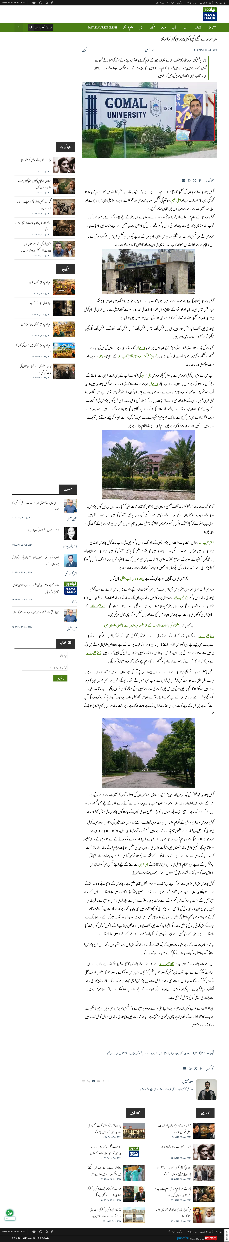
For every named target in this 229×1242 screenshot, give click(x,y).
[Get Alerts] (9, 1212)
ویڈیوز (163, 27)
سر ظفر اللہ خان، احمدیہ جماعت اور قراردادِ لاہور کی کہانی (33, 226)
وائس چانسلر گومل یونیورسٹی (146, 356)
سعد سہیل (149, 50)
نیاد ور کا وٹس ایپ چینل (132, 578)
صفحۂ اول (212, 27)
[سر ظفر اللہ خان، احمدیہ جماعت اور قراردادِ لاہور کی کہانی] (64, 228)
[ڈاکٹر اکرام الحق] (70, 560)
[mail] (184, 1068)
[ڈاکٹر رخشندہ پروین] (70, 533)
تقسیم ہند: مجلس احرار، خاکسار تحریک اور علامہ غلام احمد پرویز (34, 205)
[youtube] (34, 1231)
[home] (40, 27)
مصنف (68, 489)
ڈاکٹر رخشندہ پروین (70, 546)
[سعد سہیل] (206, 1089)
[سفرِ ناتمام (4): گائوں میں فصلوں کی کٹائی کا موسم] (64, 350)
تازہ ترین (197, 27)
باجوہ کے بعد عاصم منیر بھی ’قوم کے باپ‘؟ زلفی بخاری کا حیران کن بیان (173, 1192)
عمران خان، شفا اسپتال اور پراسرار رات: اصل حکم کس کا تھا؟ (174, 1129)
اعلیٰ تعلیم (176, 200)
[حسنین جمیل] (70, 506)
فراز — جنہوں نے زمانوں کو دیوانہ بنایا (176, 1146)
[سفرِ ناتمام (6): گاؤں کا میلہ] (64, 287)
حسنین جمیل (72, 519)
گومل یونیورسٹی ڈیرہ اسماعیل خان (170, 1053)
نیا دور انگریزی (160, 2)
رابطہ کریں (180, 2)
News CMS (196, 1239)
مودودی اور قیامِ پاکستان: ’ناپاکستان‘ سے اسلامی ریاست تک (35, 184)
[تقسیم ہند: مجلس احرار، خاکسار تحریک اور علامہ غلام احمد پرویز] (64, 207)
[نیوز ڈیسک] (70, 588)
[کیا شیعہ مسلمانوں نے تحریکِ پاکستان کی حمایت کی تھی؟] (64, 371)
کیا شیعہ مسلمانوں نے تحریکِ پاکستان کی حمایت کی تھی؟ (36, 369)
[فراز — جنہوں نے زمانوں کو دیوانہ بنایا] (204, 1152)
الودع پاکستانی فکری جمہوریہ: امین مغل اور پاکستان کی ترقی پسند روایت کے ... (35, 561)
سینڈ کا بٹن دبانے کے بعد (41, 303)
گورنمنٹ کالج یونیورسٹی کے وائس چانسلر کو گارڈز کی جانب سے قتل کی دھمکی (104, 1192)
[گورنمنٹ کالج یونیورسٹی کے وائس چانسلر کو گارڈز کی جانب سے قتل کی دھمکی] (134, 1194)
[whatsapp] (189, 180)
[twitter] (194, 180)
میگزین (152, 27)
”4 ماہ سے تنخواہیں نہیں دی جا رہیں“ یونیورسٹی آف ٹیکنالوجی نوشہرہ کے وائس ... (103, 1150)
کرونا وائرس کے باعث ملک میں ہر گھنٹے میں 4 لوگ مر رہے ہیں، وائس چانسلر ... (104, 1171)
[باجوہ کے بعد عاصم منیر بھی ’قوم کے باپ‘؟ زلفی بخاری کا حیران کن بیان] (204, 1194)
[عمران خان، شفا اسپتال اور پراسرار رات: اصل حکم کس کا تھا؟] (204, 1131)
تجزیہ (174, 27)
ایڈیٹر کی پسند (65, 147)
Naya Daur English (102, 27)
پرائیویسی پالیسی (170, 2)
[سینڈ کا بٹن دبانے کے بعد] (64, 308)
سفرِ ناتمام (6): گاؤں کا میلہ (40, 282)
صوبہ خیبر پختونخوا (204, 1053)
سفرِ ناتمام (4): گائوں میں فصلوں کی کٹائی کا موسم (34, 348)
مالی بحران (140, 347)
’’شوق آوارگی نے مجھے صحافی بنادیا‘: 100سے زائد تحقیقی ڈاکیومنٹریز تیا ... (36, 247)
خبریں (185, 27)
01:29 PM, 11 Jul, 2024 (205, 50)
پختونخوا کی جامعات (190, 1053)
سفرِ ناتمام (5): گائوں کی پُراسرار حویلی (36, 324)
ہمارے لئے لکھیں (191, 2)
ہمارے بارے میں (220, 2)
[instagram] (40, 1231)
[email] (93, 1081)
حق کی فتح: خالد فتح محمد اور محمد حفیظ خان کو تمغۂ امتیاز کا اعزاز (173, 1213)
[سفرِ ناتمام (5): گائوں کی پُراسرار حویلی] (64, 329)
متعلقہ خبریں (135, 1113)
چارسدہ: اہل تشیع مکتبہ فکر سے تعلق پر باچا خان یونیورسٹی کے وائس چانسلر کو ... (104, 1129)
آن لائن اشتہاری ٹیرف (206, 2)
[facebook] (199, 180)
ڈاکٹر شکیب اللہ (125, 356)
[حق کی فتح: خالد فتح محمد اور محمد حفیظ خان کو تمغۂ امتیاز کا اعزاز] (204, 1215)
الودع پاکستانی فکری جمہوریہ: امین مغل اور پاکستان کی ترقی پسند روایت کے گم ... (174, 1171)
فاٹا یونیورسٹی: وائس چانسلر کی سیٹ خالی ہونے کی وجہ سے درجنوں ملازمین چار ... (104, 1213)
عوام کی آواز (128, 27)
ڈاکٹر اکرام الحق (71, 573)
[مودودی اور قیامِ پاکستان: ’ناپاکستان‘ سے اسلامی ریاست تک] (64, 186)
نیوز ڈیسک (72, 601)
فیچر (141, 27)
